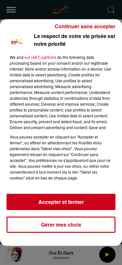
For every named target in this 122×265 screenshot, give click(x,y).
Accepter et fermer (61, 201)
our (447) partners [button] (40, 57)
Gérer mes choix (61, 224)
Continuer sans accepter (85, 26)
